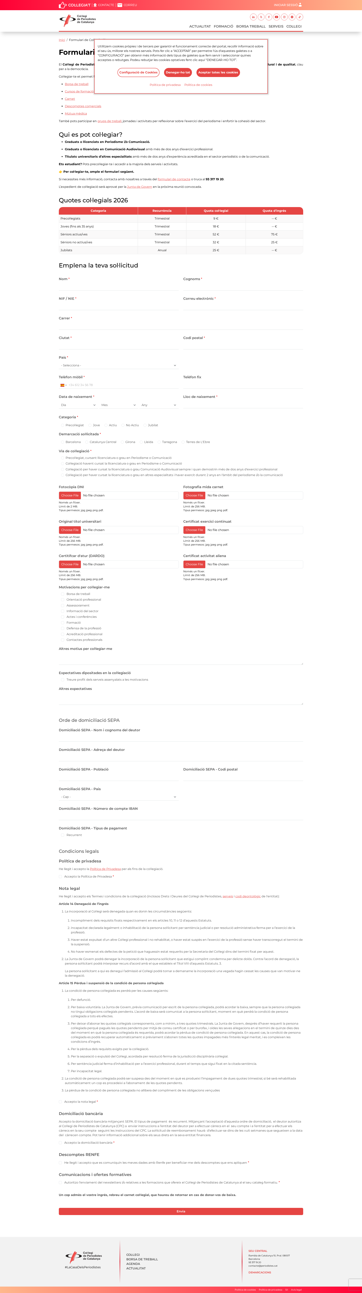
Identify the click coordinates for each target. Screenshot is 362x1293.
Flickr (292, 17)
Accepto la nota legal (80, 1101)
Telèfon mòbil (71, 377)
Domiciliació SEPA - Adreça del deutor (92, 750)
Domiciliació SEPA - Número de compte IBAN (98, 809)
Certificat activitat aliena (204, 556)
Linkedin (253, 17)
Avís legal (296, 1289)
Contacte (106, 5)
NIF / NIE (66, 299)
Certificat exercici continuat (207, 521)
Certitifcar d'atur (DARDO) (81, 556)
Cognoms (191, 279)
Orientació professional (84, 599)
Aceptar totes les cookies (218, 72)
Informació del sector (82, 611)
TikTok (299, 17)
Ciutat (64, 338)
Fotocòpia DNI (71, 487)
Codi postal (193, 338)
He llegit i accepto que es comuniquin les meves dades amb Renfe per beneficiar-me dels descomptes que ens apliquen (155, 1162)
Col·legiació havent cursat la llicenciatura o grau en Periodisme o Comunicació (124, 463)
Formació (223, 26)
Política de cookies (198, 85)
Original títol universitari (80, 521)
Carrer (64, 318)
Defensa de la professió (84, 628)
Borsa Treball (251, 26)
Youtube (276, 17)
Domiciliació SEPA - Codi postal (210, 769)
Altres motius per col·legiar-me (85, 649)
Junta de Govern (139, 187)
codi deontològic (248, 896)
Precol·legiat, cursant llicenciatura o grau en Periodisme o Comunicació (119, 458)
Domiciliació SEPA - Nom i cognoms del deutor (99, 730)
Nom (63, 279)
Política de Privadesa (105, 869)
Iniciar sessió (286, 5)
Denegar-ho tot (178, 72)
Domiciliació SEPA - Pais (80, 789)
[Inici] (79, 20)
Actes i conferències (82, 617)
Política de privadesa (165, 85)
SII (286, 1289)
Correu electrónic (198, 299)
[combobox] (63, 385)
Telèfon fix (192, 377)
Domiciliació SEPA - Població (84, 769)
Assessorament (78, 605)
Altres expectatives (75, 689)
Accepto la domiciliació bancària (88, 1142)
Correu (130, 5)
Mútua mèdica (76, 113)
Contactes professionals (84, 640)
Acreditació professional (84, 634)
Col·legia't (79, 5)
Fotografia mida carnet (203, 487)
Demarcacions (259, 1272)
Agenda (133, 1264)
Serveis (276, 26)
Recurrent (74, 835)
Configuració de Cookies (138, 72)
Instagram (284, 17)
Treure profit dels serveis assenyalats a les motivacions (107, 679)
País (62, 357)
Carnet (70, 99)
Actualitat (200, 26)
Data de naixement (75, 397)
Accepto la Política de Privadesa (88, 876)
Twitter (261, 17)
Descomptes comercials (83, 106)
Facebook (268, 17)
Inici (62, 40)
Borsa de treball (78, 594)
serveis (228, 896)
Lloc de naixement (199, 397)
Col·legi (294, 26)
